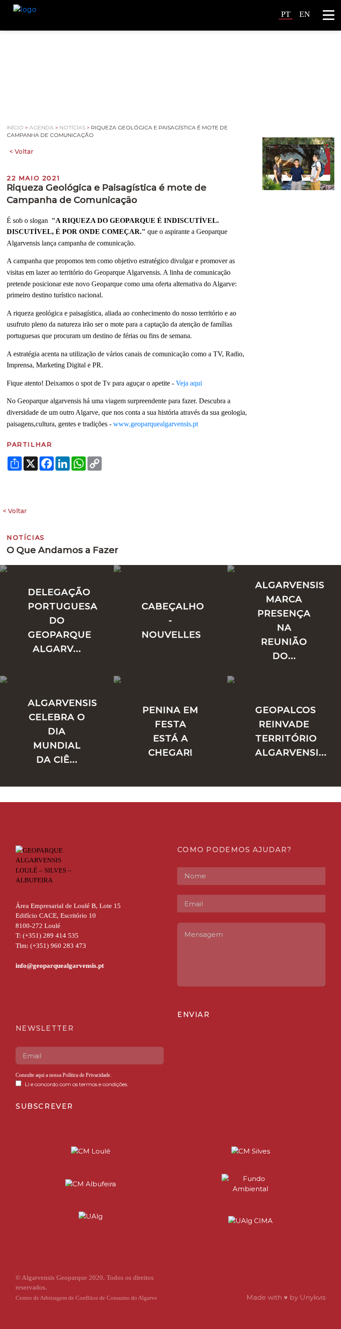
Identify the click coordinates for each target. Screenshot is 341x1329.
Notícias (72, 127)
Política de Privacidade (85, 1075)
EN (304, 14)
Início (15, 127)
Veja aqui (189, 383)
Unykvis (312, 1297)
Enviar (193, 1014)
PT (285, 14)
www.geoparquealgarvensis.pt (155, 424)
